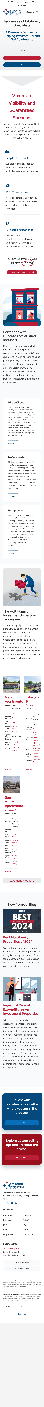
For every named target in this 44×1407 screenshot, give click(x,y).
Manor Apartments (14, 699)
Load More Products (22, 880)
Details (8, 769)
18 (12, 717)
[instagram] (8, 1203)
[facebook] (4, 1203)
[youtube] (12, 1203)
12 (12, 830)
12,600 (14, 732)
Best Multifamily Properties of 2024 (17, 939)
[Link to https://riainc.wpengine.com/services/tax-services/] (7, 185)
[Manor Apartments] (11, 684)
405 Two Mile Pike (11, 1248)
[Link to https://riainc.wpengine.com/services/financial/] (7, 223)
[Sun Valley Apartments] (11, 784)
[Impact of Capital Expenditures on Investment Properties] (22, 989)
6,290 (14, 846)
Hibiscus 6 (32, 699)
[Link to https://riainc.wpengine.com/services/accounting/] (7, 151)
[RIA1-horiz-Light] (12, 9)
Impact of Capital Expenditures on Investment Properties (20, 1009)
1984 (13, 722)
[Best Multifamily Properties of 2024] (22, 921)
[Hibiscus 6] (32, 684)
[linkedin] (16, 1203)
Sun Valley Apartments (14, 801)
